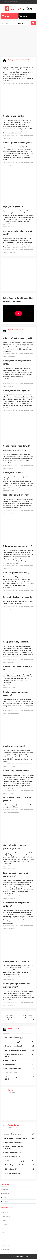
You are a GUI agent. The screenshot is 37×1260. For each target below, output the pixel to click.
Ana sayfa (5, 1189)
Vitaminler (5, 1201)
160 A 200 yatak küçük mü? (12, 1156)
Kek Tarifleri (5, 1237)
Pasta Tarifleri (6, 1216)
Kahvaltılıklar (5, 1249)
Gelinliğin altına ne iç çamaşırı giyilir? (13, 1055)
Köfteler (4, 1241)
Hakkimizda (5, 1193)
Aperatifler (5, 1212)
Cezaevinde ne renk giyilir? (12, 1042)
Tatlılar (4, 1220)
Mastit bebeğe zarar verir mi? (13, 1165)
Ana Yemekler (6, 1245)
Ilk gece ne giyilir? (10, 1060)
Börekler (4, 1233)
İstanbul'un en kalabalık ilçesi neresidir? (13, 1147)
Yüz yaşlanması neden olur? (13, 1152)
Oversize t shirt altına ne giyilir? (14, 1038)
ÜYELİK (25, 16)
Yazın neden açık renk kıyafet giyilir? (15, 1050)
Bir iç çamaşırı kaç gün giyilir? (13, 1046)
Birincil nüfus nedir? (10, 1169)
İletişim (4, 1197)
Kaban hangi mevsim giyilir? (13, 1068)
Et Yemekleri (5, 1229)
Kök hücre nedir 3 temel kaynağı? (14, 1161)
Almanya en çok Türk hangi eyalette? (15, 1138)
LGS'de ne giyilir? (9, 1064)
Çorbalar (4, 1224)
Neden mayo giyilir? (10, 1073)
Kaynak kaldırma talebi (11, 83)
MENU (7, 16)
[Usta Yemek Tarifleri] (18, 8)
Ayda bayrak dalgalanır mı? (13, 1134)
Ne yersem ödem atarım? (12, 1173)
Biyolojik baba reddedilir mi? (13, 1142)
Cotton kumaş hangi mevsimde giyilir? (14, 1078)
